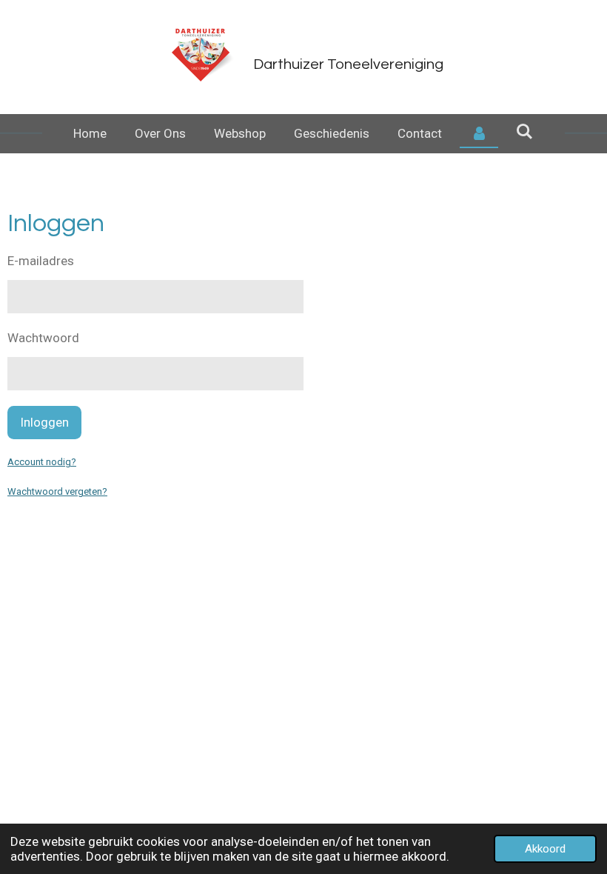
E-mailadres (40, 260)
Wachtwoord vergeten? (57, 491)
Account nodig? (41, 461)
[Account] (479, 134)
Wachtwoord (43, 337)
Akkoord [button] (545, 848)
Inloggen (44, 422)
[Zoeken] (525, 132)
